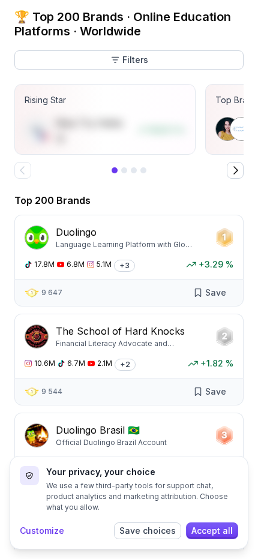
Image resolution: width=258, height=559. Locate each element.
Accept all (212, 530)
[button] (124, 264)
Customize (42, 530)
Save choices (147, 530)
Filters (135, 60)
